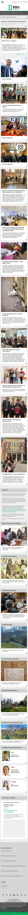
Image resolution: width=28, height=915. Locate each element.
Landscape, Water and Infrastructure (9, 871)
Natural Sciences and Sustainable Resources (12, 876)
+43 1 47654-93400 (10, 811)
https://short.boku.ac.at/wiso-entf (11, 810)
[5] (21, 54)
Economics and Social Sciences (9, 861)
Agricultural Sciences (6, 850)
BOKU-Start (3, 23)
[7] (24, 54)
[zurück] (2, 42)
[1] (17, 54)
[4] (20, 54)
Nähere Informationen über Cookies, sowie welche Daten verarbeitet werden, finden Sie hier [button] (13, 910)
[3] (19, 54)
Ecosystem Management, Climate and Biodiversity (13, 866)
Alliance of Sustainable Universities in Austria (14, 511)
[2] (18, 54)
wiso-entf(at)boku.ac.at (9, 812)
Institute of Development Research (8, 24)
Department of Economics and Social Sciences (13, 13)
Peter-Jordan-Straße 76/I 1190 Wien (9, 805)
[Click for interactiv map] (14, 828)
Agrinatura (5, 510)
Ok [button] (14, 913)
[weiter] (25, 42)
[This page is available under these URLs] (26, 26)
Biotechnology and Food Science (9, 855)
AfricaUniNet (12, 510)
